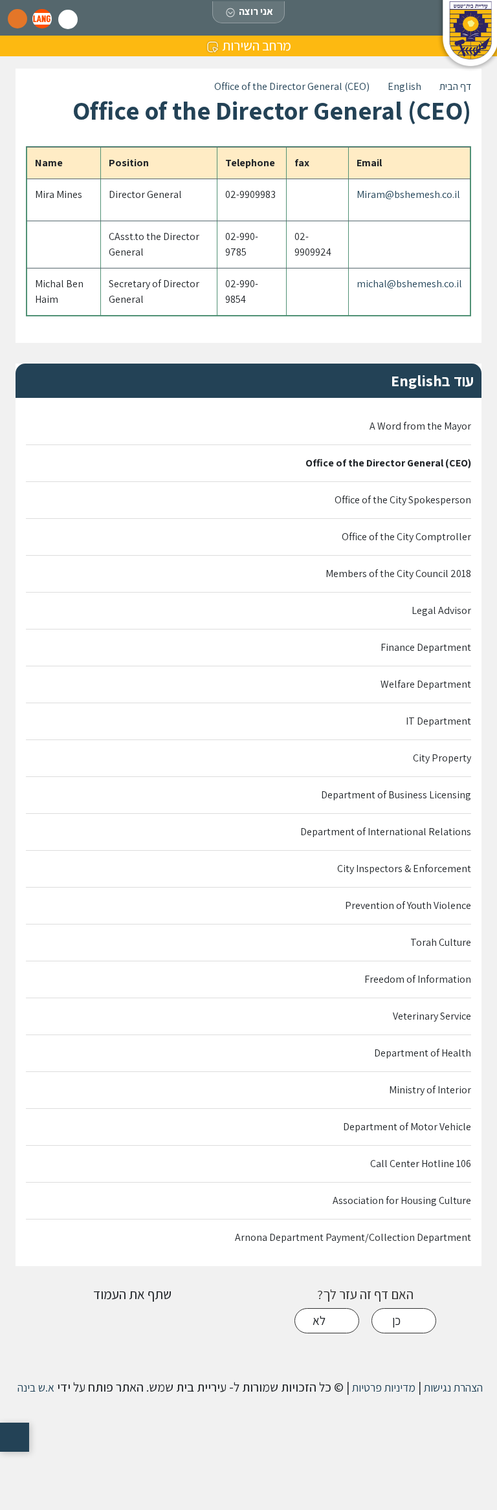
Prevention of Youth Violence (408, 905)
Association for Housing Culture (402, 1200)
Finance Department (426, 647)
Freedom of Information (417, 979)
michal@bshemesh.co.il (409, 283)
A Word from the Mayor (420, 426)
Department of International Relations (385, 831)
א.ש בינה (34, 1387)
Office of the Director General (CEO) (388, 463)
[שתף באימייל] (73, 1322)
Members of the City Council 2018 (398, 573)
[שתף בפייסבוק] (132, 1322)
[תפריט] (17, 18)
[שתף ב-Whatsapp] (161, 1322)
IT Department (438, 721)
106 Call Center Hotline (420, 1163)
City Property (442, 758)
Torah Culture (440, 942)
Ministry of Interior (430, 1090)
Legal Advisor (441, 610)
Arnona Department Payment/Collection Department (353, 1237)
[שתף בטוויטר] (102, 1322)
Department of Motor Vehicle (407, 1126)
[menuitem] (248, 426)
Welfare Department (426, 684)
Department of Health (422, 1053)
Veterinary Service (432, 1016)
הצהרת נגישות (452, 1387)
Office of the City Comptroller (406, 536)
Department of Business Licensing (396, 795)
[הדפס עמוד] (191, 1322)
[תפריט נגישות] (14, 1437)
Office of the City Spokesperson (403, 500)
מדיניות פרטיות (382, 1387)
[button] (42, 18)
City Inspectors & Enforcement (404, 868)
